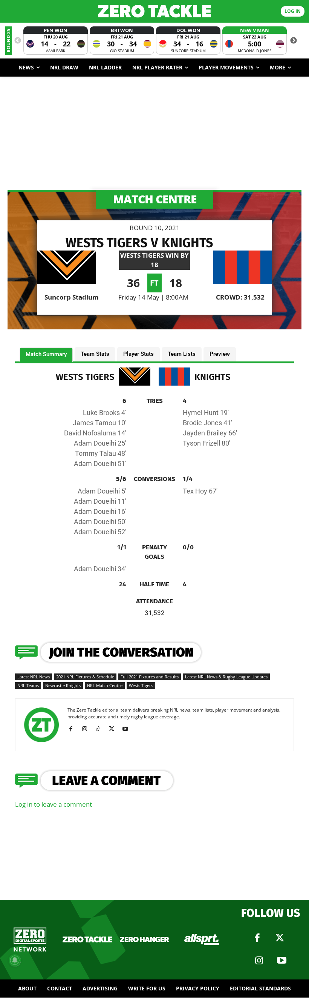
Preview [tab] (220, 354)
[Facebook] (73, 728)
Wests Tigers (141, 685)
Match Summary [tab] (46, 354)
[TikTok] (101, 728)
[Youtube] (128, 728)
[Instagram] (87, 728)
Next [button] (293, 41)
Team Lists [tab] (182, 354)
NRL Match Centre (104, 685)
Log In (293, 11)
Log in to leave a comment (53, 804)
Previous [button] (17, 41)
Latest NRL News (33, 677)
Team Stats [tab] (95, 354)
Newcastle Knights (63, 685)
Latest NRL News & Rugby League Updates (226, 677)
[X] (114, 728)
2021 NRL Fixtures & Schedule (85, 677)
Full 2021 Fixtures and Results (150, 677)
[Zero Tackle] (154, 11)
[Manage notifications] (15, 960)
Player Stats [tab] (138, 354)
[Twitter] (280, 938)
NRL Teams (28, 685)
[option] (55, 40)
